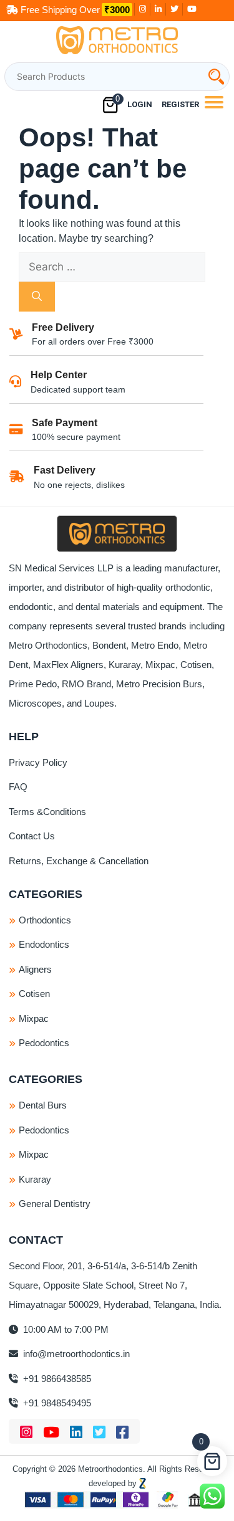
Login (139, 104)
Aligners (35, 969)
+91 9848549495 (56, 1403)
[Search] (37, 297)
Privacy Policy (38, 762)
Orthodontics (45, 920)
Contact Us (32, 836)
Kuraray (35, 1179)
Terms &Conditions (47, 811)
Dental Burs (43, 1105)
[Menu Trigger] (214, 102)
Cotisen (34, 993)
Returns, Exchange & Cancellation (79, 861)
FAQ (18, 786)
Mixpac (34, 1018)
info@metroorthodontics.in (75, 1353)
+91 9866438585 (56, 1378)
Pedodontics (44, 1042)
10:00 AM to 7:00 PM (65, 1329)
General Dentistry (54, 1203)
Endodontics (44, 944)
